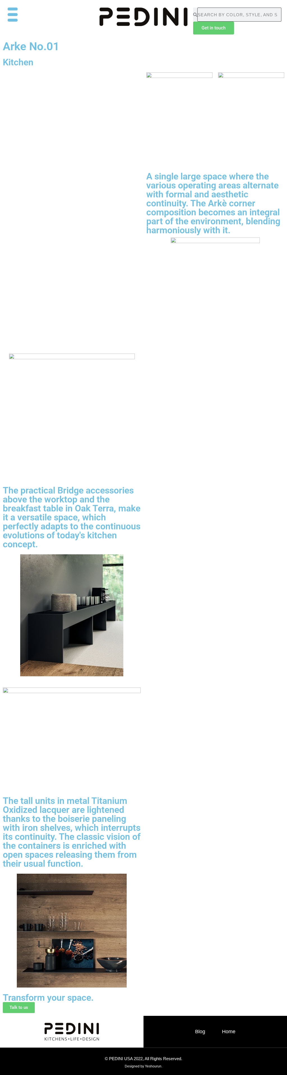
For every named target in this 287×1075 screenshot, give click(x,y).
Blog (200, 1031)
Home (228, 1031)
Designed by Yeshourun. (143, 1066)
